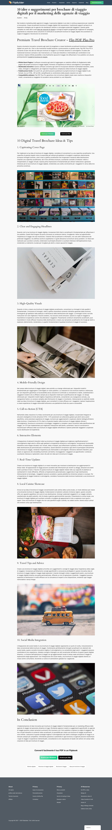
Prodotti (54, 2)
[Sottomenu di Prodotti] (56, 2)
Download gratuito (97, 2)
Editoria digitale (31, 766)
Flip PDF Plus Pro (81, 40)
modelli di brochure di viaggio (37, 57)
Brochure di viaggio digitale (46, 766)
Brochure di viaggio (61, 766)
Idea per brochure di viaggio (77, 766)
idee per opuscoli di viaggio (46, 29)
